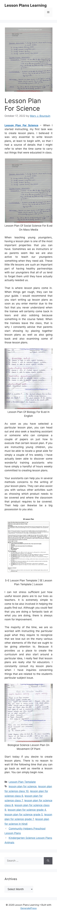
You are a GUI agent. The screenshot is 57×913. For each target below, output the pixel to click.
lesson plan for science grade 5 (24, 814)
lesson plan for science (23, 786)
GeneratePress (28, 908)
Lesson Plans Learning (26, 5)
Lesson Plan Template (22, 781)
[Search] (48, 860)
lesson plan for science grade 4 (27, 809)
